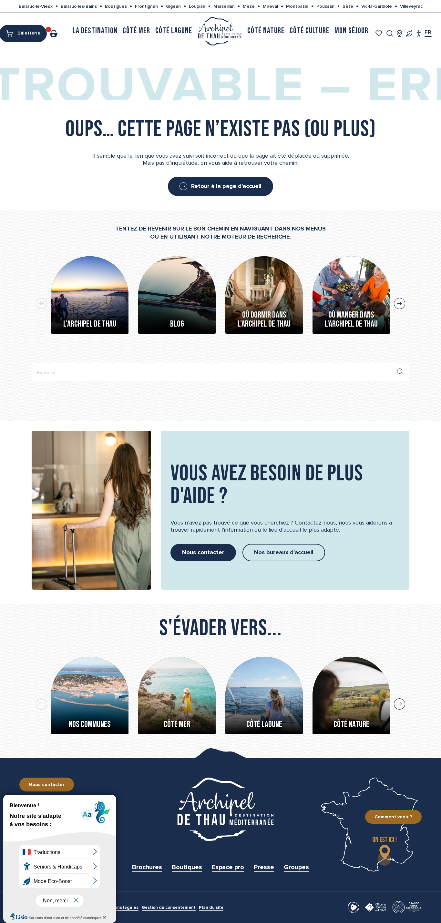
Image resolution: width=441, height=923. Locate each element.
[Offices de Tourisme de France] (375, 906)
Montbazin (297, 6)
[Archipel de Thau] (219, 31)
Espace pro (228, 867)
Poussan (325, 6)
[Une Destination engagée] (409, 33)
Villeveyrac (411, 6)
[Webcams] (399, 33)
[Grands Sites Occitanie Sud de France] (407, 906)
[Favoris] (379, 33)
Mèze (249, 6)
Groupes (296, 867)
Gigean (173, 6)
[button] (390, 33)
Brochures (147, 867)
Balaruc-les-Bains (79, 6)
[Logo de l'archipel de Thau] (220, 809)
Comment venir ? (393, 817)
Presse (264, 867)
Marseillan (224, 6)
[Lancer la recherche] (400, 372)
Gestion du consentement (169, 908)
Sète (348, 6)
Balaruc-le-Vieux (36, 6)
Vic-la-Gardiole (376, 6)
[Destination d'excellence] (353, 906)
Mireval (270, 6)
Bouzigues (116, 6)
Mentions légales (120, 908)
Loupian (197, 6)
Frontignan (146, 6)
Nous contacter (47, 784)
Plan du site (211, 908)
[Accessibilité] (419, 33)
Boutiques (187, 867)
